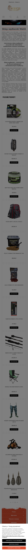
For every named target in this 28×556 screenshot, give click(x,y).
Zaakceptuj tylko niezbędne (14, 540)
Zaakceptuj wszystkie (14, 547)
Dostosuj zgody (14, 544)
